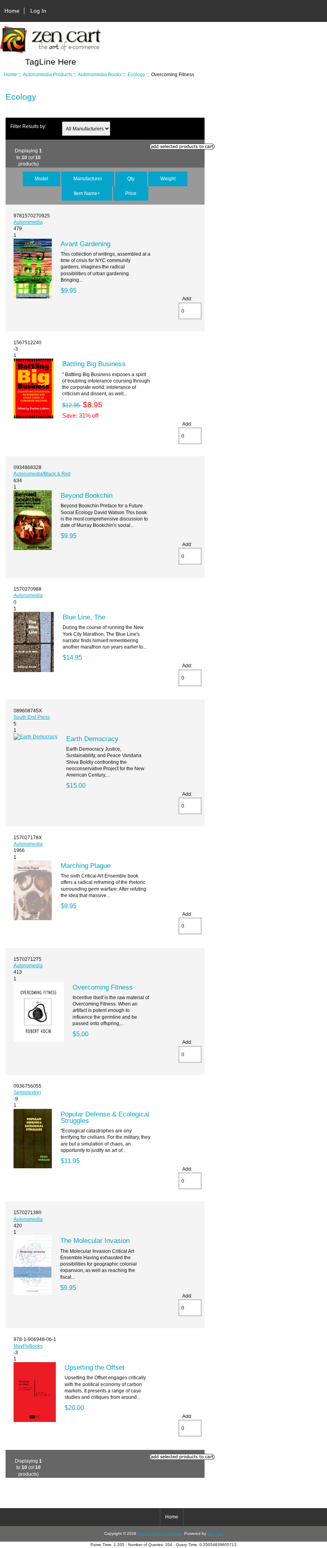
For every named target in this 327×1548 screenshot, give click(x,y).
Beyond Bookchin (86, 495)
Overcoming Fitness (103, 987)
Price (130, 193)
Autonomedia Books (100, 74)
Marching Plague (85, 866)
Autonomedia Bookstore (159, 1533)
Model (41, 178)
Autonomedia (28, 222)
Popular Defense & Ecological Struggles (105, 1117)
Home (12, 11)
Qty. (131, 178)
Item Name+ (87, 193)
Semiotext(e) (27, 1092)
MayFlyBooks (28, 1346)
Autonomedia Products (47, 74)
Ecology (136, 74)
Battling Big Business (94, 364)
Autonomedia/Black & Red (42, 473)
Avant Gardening (85, 244)
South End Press (32, 717)
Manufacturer (87, 178)
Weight (167, 178)
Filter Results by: (28, 126)
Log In (38, 11)
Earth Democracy (92, 739)
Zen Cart (215, 1533)
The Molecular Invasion (95, 1240)
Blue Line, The (84, 617)
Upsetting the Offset (94, 1367)
